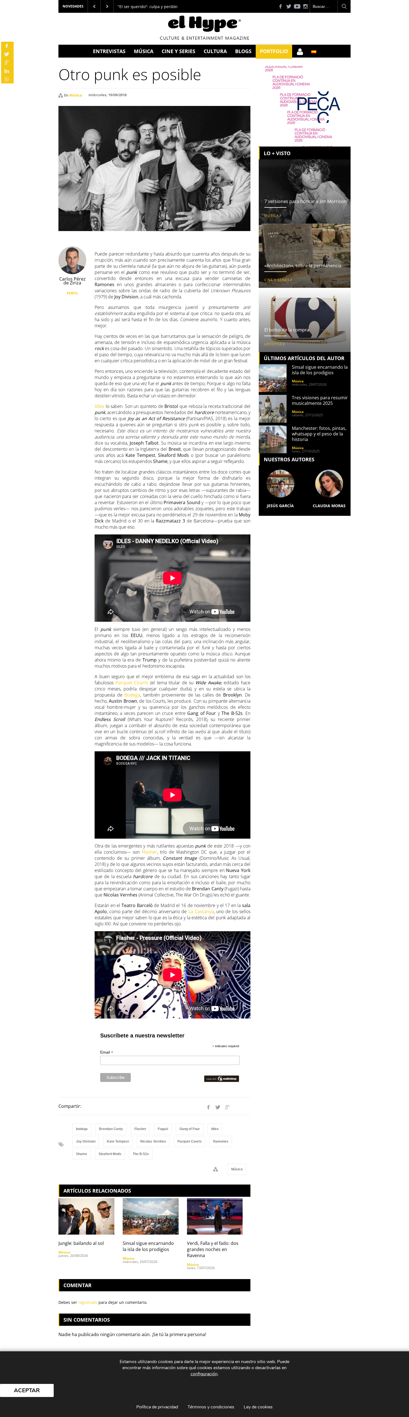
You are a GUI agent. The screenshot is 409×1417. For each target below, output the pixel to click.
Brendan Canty (111, 1129)
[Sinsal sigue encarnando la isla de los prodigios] (151, 1216)
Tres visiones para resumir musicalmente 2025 (320, 400)
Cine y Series (178, 51)
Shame (81, 1154)
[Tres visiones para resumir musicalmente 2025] (273, 409)
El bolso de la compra (286, 330)
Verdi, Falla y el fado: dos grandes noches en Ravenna (212, 1249)
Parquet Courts (190, 1141)
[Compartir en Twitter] (218, 1107)
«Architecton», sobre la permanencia (302, 265)
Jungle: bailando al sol (81, 1243)
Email (106, 1052)
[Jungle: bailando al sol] (86, 1216)
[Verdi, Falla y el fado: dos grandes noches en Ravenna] (215, 1216)
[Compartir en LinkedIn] (237, 1107)
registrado (87, 1302)
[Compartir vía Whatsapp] (246, 1107)
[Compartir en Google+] (227, 1107)
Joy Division (85, 1141)
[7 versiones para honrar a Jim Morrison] (305, 191)
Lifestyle (273, 344)
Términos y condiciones (211, 1407)
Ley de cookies (258, 1407)
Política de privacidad (157, 1407)
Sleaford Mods (109, 1154)
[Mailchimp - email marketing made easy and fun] (221, 1079)
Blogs (243, 51)
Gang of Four (189, 1129)
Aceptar (27, 1390)
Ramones (220, 1141)
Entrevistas (109, 51)
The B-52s (141, 1154)
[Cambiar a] (314, 52)
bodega (82, 1129)
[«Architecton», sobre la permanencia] (305, 256)
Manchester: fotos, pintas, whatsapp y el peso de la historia (319, 433)
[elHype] (204, 38)
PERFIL (72, 293)
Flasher (140, 1129)
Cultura (215, 51)
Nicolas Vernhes (153, 1141)
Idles (215, 1129)
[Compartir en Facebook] (208, 1107)
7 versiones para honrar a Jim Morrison (305, 201)
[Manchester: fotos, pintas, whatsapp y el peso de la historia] (273, 439)
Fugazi (163, 1129)
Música (143, 51)
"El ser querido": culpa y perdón (148, 6)
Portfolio (274, 51)
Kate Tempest (118, 1141)
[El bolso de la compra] (305, 320)
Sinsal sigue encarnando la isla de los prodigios (148, 1246)
